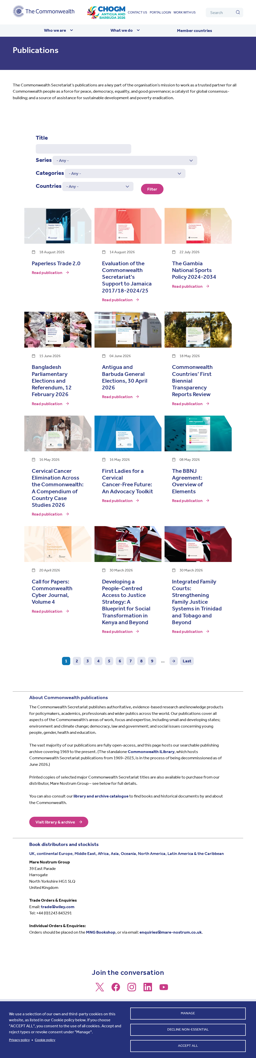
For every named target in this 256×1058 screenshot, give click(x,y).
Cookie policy (45, 1040)
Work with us (185, 12)
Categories (50, 173)
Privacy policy (19, 1040)
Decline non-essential (188, 1029)
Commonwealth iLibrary (151, 751)
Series (44, 160)
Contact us (137, 12)
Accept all (188, 1046)
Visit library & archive (55, 821)
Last (187, 660)
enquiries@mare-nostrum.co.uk (171, 932)
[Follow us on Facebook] (116, 989)
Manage (188, 1013)
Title (42, 137)
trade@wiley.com (57, 906)
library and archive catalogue (101, 796)
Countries (49, 186)
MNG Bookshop (101, 932)
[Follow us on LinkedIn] (148, 989)
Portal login (160, 12)
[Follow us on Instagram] (132, 989)
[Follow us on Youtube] (164, 989)
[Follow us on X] (100, 989)
